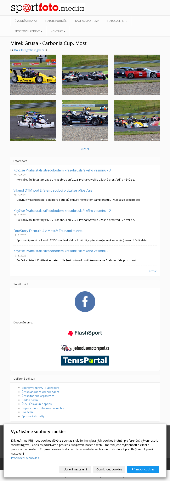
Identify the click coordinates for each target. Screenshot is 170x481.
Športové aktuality (33, 416)
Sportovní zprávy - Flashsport (40, 388)
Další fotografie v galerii (29, 50)
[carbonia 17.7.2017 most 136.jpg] (85, 120)
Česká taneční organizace (38, 396)
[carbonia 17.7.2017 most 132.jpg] (137, 120)
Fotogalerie (116, 21)
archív (153, 271)
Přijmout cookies (143, 469)
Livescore (28, 412)
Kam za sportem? (87, 21)
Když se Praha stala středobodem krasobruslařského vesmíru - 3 (62, 170)
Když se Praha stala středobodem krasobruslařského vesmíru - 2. (62, 210)
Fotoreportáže (56, 21)
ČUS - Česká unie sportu (37, 404)
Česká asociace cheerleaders (40, 392)
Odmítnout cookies (109, 469)
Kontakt (57, 31)
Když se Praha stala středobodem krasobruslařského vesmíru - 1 (62, 251)
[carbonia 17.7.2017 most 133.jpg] (85, 75)
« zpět (85, 149)
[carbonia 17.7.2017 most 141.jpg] (33, 120)
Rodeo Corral (30, 400)
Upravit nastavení (75, 469)
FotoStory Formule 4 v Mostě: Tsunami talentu (48, 230)
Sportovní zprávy (27, 31)
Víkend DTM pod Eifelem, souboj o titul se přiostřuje (52, 190)
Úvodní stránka (26, 21)
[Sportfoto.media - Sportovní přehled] (26, 8)
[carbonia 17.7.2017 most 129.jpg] (137, 75)
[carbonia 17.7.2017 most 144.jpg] (33, 75)
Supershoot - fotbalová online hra (43, 408)
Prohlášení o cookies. (25, 458)
